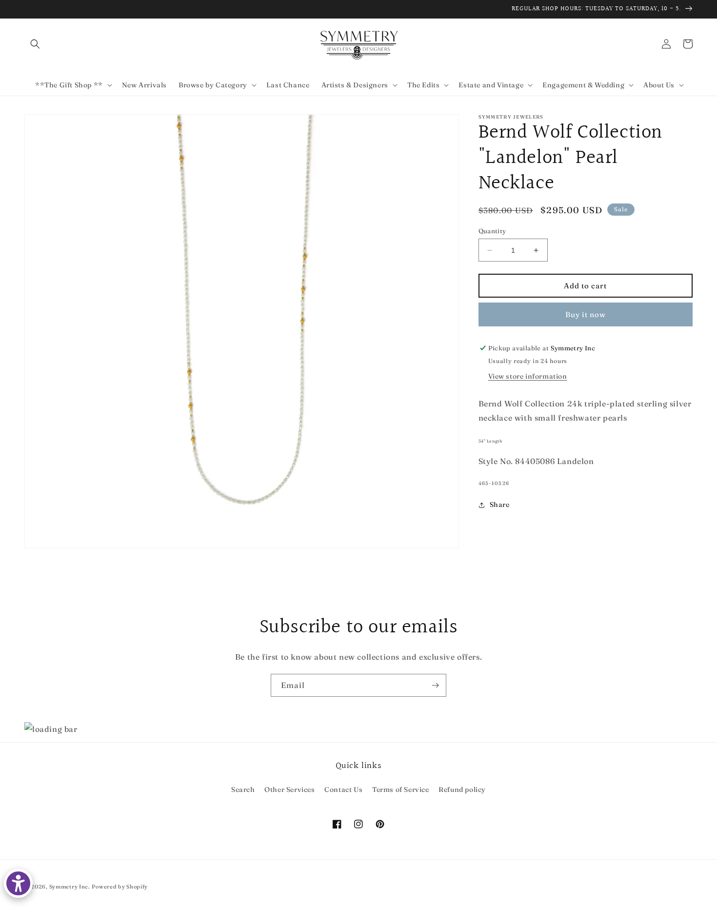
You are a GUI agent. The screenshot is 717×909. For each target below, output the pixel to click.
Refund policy (462, 789)
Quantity (492, 231)
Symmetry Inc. (69, 886)
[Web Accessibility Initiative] (18, 883)
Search (243, 789)
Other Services (289, 789)
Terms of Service (400, 789)
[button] (35, 44)
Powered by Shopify (120, 886)
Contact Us (343, 789)
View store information (527, 376)
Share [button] (500, 504)
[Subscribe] (435, 685)
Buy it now (585, 314)
